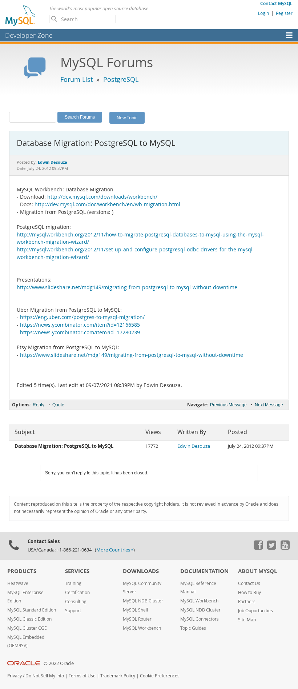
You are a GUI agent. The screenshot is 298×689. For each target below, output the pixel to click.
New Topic (127, 117)
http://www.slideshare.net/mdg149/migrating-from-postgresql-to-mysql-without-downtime (127, 287)
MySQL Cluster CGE (27, 628)
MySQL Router (137, 619)
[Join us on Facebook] (258, 547)
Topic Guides (193, 628)
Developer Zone (29, 35)
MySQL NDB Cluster (143, 601)
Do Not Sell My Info (44, 675)
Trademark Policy (117, 675)
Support (73, 610)
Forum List (76, 79)
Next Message (269, 404)
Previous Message (228, 404)
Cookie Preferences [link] (160, 675)
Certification (77, 592)
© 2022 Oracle (59, 663)
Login (263, 13)
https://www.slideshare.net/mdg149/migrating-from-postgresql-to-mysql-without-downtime (131, 355)
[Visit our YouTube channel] (285, 547)
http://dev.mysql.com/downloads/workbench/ (102, 197)
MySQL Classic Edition (29, 619)
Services (77, 571)
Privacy (14, 675)
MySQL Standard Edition (31, 610)
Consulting (75, 601)
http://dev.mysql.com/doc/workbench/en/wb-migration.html (107, 204)
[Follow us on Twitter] (271, 547)
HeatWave (17, 583)
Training (73, 583)
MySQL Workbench (142, 628)
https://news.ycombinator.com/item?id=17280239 (80, 332)
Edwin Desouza (193, 446)
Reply (38, 404)
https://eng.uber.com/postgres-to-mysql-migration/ (82, 317)
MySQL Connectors (199, 619)
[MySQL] (20, 15)
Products (21, 571)
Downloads (141, 571)
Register (284, 13)
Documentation (204, 571)
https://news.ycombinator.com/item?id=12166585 (80, 325)
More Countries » (114, 550)
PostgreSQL (120, 79)
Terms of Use (82, 675)
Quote (58, 404)
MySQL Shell (135, 610)
